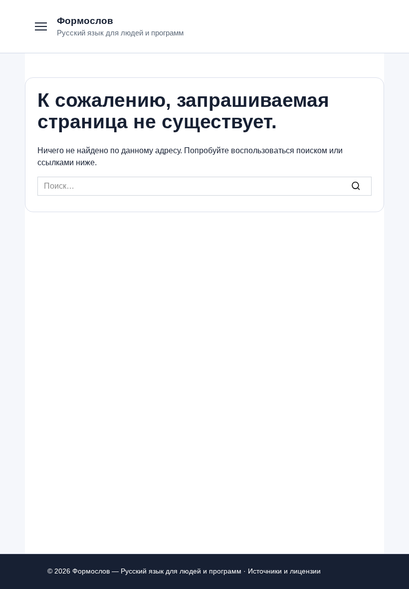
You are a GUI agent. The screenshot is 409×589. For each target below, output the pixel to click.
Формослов (85, 20)
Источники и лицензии (284, 571)
